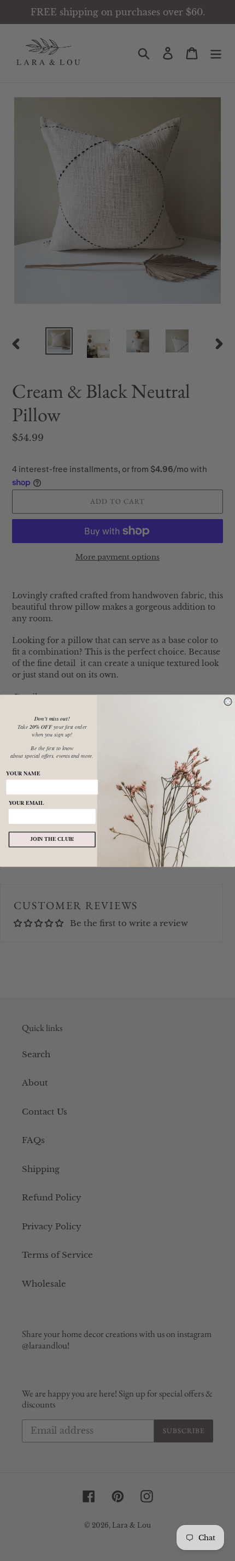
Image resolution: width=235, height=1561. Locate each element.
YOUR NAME (23, 773)
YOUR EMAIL (26, 802)
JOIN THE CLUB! (52, 839)
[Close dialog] (228, 701)
